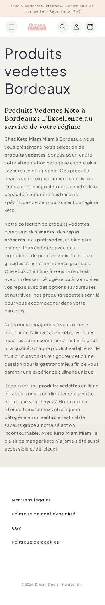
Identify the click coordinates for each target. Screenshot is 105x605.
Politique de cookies (35, 542)
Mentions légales (31, 500)
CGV (16, 528)
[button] (11, 27)
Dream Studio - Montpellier (59, 584)
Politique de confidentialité (43, 514)
